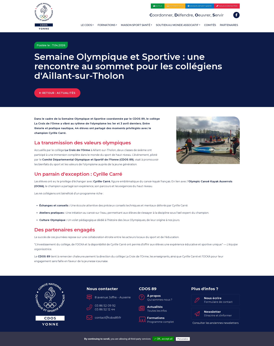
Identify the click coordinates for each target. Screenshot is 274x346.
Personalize (182, 339)
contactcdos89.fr (108, 317)
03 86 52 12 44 (105, 309)
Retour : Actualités (58, 92)
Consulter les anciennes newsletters (215, 322)
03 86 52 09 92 (105, 305)
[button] (87, 25)
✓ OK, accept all (163, 338)
